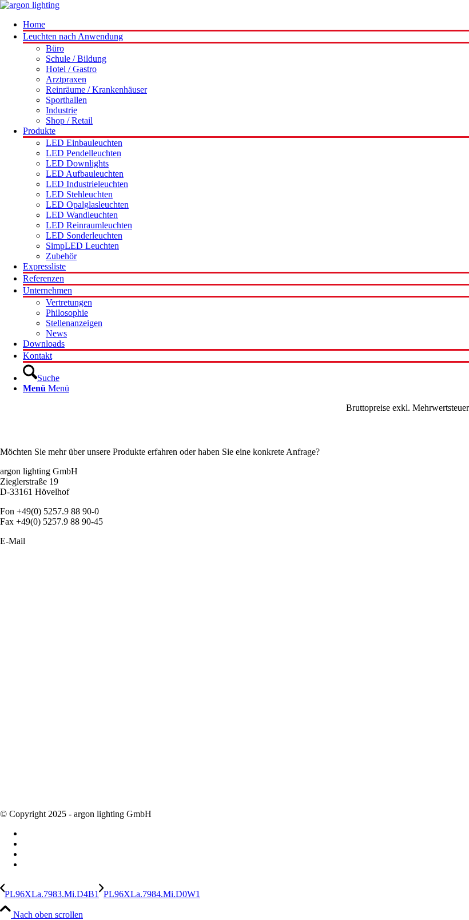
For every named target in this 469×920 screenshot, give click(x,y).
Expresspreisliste (30, 743)
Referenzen (20, 784)
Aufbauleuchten (29, 616)
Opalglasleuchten (31, 627)
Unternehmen (24, 753)
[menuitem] (246, 25)
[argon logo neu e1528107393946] (29, 5)
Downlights (21, 637)
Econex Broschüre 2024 (44, 732)
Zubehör (15, 678)
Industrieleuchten (31, 647)
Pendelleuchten (27, 585)
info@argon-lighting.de (69, 541)
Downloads (21, 794)
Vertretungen (23, 774)
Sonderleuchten (28, 596)
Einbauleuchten (28, 606)
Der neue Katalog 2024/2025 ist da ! (66, 722)
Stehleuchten (23, 658)
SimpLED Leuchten (36, 668)
